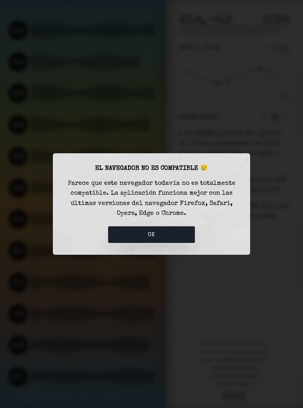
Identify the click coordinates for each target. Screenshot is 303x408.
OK (151, 234)
